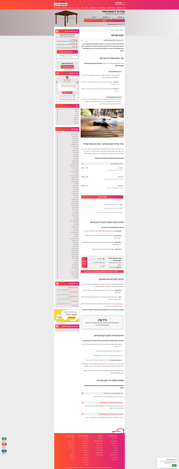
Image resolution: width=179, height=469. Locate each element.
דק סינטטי (76, 115)
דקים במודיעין (76, 264)
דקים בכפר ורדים (75, 203)
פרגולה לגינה (100, 450)
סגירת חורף (71, 8)
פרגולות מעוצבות (93, 8)
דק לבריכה (76, 123)
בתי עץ (87, 464)
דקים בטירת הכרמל (74, 172)
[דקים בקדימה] (102, 123)
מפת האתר (114, 459)
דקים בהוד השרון (75, 254)
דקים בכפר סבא (75, 258)
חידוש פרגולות (100, 455)
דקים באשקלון (76, 162)
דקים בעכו (76, 174)
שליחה (104, 21)
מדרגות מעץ (85, 459)
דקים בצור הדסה (75, 191)
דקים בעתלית (76, 244)
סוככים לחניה (71, 445)
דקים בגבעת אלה (75, 193)
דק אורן (77, 113)
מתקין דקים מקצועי (105, 417)
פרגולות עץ (118, 8)
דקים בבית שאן (75, 209)
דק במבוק (76, 117)
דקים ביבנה (76, 148)
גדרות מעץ (86, 457)
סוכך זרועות (71, 448)
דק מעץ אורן (85, 452)
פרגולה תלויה (100, 445)
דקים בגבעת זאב (75, 199)
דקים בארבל (76, 223)
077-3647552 (112, 267)
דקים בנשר (76, 183)
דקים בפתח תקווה (75, 134)
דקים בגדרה (76, 154)
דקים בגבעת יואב (75, 205)
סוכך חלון (72, 457)
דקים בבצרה (76, 228)
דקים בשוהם (76, 195)
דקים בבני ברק (75, 276)
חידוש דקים (76, 121)
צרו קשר (115, 450)
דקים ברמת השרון (75, 164)
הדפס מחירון (101, 197)
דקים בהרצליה (75, 213)
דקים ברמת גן (76, 140)
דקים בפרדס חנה (75, 250)
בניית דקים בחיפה (75, 227)
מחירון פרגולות (57, 8)
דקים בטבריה (76, 230)
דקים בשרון (76, 260)
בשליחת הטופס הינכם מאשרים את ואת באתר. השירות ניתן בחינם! (101, 271)
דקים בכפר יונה (75, 266)
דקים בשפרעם (75, 248)
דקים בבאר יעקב (75, 268)
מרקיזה (72, 452)
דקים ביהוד (76, 262)
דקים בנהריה (76, 211)
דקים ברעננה (76, 187)
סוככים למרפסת (70, 441)
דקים (82, 8)
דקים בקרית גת (75, 201)
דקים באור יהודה (75, 138)
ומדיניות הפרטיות (110, 24)
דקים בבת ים (76, 278)
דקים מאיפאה (85, 450)
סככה (73, 450)
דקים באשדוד (76, 152)
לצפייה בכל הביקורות (67, 92)
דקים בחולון (76, 158)
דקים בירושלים (75, 132)
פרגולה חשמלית (99, 443)
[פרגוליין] (120, 3)
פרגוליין (108, 366)
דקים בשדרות (76, 185)
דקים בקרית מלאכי (74, 176)
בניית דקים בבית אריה (74, 238)
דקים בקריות (76, 236)
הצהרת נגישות (114, 457)
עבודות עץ (77, 8)
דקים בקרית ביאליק (74, 221)
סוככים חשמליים (70, 443)
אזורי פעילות (64, 8)
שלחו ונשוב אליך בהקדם (66, 52)
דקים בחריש (76, 170)
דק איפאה (76, 109)
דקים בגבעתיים (75, 150)
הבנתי (174, 465)
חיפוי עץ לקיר (85, 462)
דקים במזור (76, 234)
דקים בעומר (76, 189)
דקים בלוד (76, 270)
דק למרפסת (76, 119)
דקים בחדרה (76, 225)
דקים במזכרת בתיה (74, 272)
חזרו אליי (84, 262)
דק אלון (77, 111)
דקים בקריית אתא (75, 232)
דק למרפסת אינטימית (107, 231)
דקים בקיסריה (76, 168)
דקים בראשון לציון (75, 144)
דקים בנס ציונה (75, 146)
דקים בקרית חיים (75, 215)
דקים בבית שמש (75, 178)
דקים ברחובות (76, 160)
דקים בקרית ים (75, 207)
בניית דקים (86, 441)
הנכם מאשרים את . (115, 24)
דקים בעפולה (76, 242)
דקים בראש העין (75, 256)
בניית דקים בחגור (75, 240)
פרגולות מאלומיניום (98, 441)
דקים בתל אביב (75, 136)
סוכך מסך (72, 455)
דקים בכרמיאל (75, 179)
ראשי (124, 8)
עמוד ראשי (114, 438)
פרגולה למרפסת (102, 8)
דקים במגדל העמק (74, 166)
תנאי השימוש (115, 24)
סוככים (86, 8)
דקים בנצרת (76, 217)
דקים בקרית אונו (75, 142)
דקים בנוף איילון (75, 252)
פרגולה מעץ (100, 438)
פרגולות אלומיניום (111, 8)
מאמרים (115, 448)
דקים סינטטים (85, 443)
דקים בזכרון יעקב (75, 181)
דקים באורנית (76, 246)
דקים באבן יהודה (75, 274)
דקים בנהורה (76, 197)
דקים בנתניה (76, 156)
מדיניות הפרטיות (97, 271)
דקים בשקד (76, 219)
